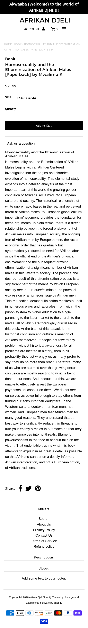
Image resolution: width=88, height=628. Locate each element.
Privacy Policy (44, 530)
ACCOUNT (32, 29)
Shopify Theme (51, 597)
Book (18, 44)
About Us (44, 524)
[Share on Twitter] (28, 489)
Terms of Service (44, 541)
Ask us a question (21, 143)
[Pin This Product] (38, 489)
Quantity (10, 108)
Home (8, 44)
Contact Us (44, 535)
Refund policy (44, 546)
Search (43, 519)
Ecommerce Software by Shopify (44, 602)
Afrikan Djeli (45, 20)
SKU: (8, 97)
